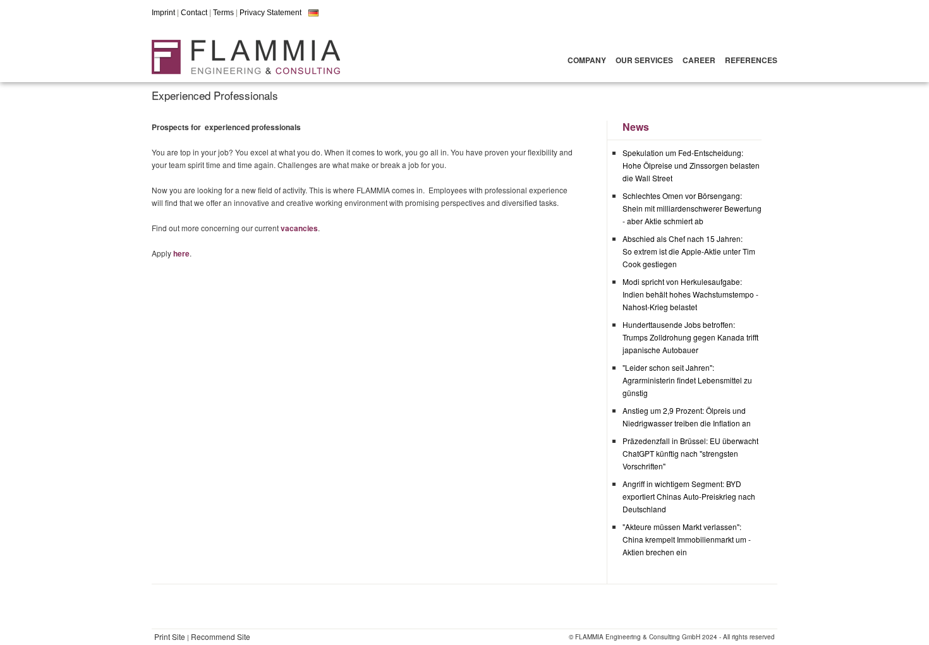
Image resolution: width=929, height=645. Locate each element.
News (635, 126)
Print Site (169, 636)
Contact (194, 12)
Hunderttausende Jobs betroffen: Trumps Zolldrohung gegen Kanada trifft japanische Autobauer (690, 337)
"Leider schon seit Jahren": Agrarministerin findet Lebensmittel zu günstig (687, 380)
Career (699, 60)
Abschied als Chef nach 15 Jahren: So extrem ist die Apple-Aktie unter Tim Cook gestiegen (688, 251)
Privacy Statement (270, 12)
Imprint (163, 12)
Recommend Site (220, 636)
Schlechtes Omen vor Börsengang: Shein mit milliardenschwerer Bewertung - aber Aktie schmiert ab (692, 208)
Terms (223, 12)
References (751, 60)
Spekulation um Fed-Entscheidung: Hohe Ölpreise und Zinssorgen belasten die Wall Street (691, 165)
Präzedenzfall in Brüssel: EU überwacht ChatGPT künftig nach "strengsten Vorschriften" (690, 453)
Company (587, 60)
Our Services (644, 60)
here (181, 253)
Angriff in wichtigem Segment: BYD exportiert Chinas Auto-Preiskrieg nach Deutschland (688, 496)
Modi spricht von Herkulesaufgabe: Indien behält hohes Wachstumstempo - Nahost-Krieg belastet (690, 294)
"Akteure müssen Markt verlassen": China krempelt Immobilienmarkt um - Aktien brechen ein (686, 539)
